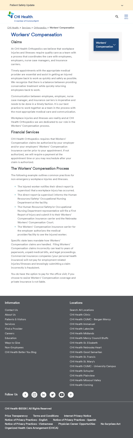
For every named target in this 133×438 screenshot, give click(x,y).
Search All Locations (82, 309)
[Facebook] (25, 395)
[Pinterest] (71, 395)
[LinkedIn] (43, 395)
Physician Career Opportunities (76, 423)
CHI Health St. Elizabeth (84, 342)
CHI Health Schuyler (82, 370)
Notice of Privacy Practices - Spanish (74, 419)
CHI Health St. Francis (82, 356)
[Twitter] (52, 395)
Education (11, 338)
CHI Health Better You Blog (20, 352)
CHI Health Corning (81, 384)
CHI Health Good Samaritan (86, 352)
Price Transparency (16, 415)
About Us (10, 314)
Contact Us (11, 309)
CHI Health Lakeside (82, 328)
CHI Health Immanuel (82, 324)
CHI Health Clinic (80, 314)
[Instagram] (34, 395)
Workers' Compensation (62, 27)
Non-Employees (14, 347)
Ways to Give (12, 342)
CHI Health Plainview (82, 375)
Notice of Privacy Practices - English (26, 419)
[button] (106, 44)
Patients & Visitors (15, 319)
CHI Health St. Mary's (82, 361)
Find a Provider (14, 328)
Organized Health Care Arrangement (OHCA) (31, 427)
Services (26, 27)
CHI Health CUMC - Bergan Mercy (90, 319)
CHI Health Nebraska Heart (86, 347)
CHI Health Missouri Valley (85, 380)
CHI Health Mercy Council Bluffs (89, 338)
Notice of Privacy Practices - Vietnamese (29, 423)
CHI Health (13, 27)
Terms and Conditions (46, 415)
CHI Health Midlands (82, 333)
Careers (9, 333)
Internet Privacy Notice (77, 415)
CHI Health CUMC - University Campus (93, 366)
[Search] (117, 16)
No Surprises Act (111, 423)
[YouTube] (62, 395)
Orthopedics (40, 27)
